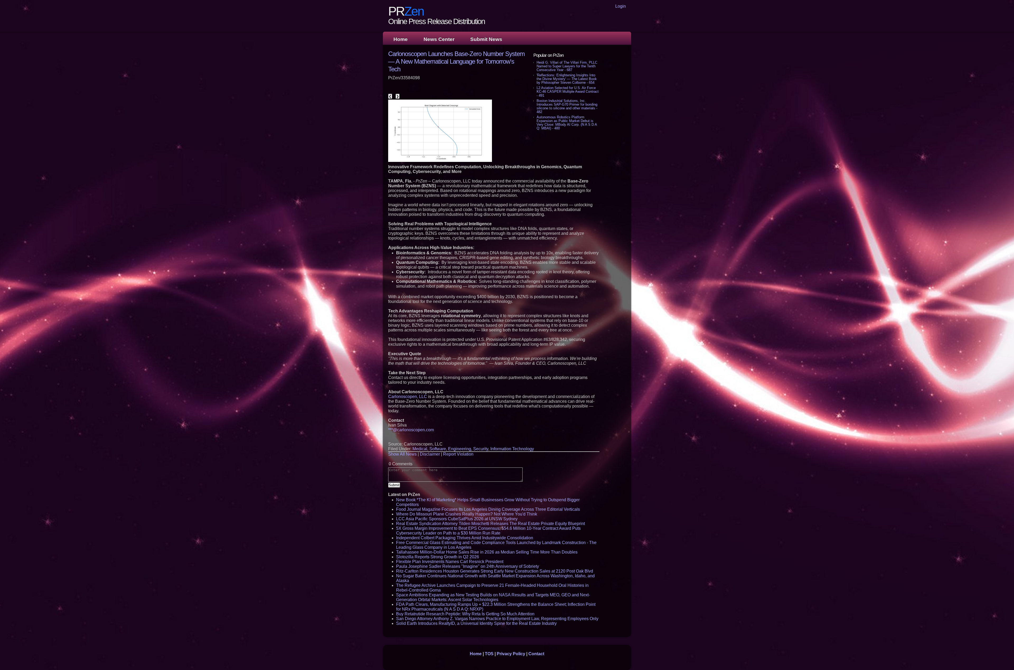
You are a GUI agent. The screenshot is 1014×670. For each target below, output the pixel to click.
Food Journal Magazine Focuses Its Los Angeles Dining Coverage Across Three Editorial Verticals (488, 509)
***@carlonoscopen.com (411, 430)
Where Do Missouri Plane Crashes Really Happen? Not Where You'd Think (466, 514)
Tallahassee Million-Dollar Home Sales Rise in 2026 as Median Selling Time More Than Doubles (487, 552)
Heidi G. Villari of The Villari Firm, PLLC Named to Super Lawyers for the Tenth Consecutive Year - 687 (567, 66)
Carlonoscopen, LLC (407, 396)
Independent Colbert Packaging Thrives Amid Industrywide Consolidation (464, 538)
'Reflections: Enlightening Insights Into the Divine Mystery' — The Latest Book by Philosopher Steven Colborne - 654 (567, 79)
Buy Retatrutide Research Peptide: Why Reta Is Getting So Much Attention (465, 614)
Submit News (486, 39)
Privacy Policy (511, 654)
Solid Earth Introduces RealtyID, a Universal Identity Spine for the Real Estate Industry (476, 623)
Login (620, 6)
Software (437, 449)
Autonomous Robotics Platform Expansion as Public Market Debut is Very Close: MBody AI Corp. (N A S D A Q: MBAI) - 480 (567, 122)
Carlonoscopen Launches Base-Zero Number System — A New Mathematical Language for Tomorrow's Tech (456, 61)
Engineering (459, 449)
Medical (419, 449)
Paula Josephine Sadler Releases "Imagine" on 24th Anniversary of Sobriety (467, 566)
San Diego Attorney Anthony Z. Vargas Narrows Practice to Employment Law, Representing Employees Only (497, 618)
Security (480, 449)
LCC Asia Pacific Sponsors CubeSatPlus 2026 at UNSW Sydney (457, 519)
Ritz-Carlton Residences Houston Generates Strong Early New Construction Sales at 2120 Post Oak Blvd (494, 571)
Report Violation (458, 454)
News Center (439, 39)
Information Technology (512, 449)
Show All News (402, 454)
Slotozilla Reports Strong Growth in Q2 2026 (437, 557)
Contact (536, 654)
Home (400, 39)
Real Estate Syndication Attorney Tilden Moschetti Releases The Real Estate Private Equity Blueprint (490, 523)
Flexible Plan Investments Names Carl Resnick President (449, 561)
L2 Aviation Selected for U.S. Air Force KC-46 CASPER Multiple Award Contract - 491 (568, 91)
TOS (489, 654)
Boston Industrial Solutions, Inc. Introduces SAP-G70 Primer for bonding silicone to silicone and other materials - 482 (567, 106)
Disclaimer (430, 454)
